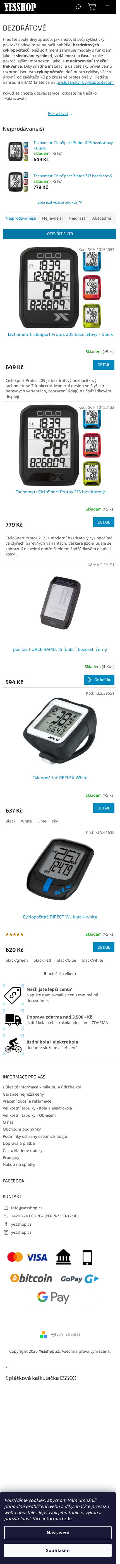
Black (10, 821)
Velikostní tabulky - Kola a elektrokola (37, 1108)
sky (55, 821)
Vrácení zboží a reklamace (27, 1101)
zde (68, 1518)
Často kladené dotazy (22, 1150)
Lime (41, 821)
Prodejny (11, 1157)
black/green (17, 960)
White (26, 821)
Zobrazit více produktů (57, 202)
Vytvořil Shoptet (65, 1334)
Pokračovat (58, 113)
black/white (92, 960)
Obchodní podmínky (22, 1129)
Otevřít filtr (60, 233)
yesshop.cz (21, 1224)
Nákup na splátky (19, 1164)
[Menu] (107, 6)
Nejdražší (78, 218)
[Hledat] (78, 6)
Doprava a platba (19, 1143)
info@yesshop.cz (26, 1207)
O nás (8, 1122)
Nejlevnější (52, 218)
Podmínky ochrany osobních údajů (35, 1136)
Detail (104, 364)
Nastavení (58, 1533)
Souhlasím (58, 1550)
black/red (42, 960)
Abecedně (101, 218)
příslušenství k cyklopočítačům (85, 82)
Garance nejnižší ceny (23, 1094)
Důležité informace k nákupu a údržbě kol (42, 1087)
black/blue (66, 960)
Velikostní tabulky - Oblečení (29, 1115)
